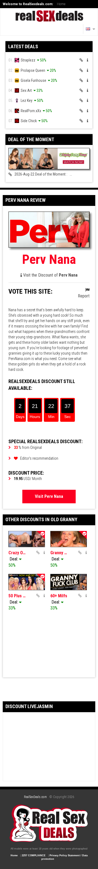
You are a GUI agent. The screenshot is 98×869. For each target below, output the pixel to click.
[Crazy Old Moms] (26, 539)
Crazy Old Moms (17, 552)
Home (61, 4)
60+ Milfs (58, 595)
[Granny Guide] (68, 539)
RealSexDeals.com (35, 797)
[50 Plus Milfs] (26, 582)
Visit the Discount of (50, 275)
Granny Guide (59, 552)
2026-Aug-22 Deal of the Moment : (51, 174)
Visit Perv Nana (49, 496)
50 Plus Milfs (17, 595)
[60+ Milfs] (68, 582)
